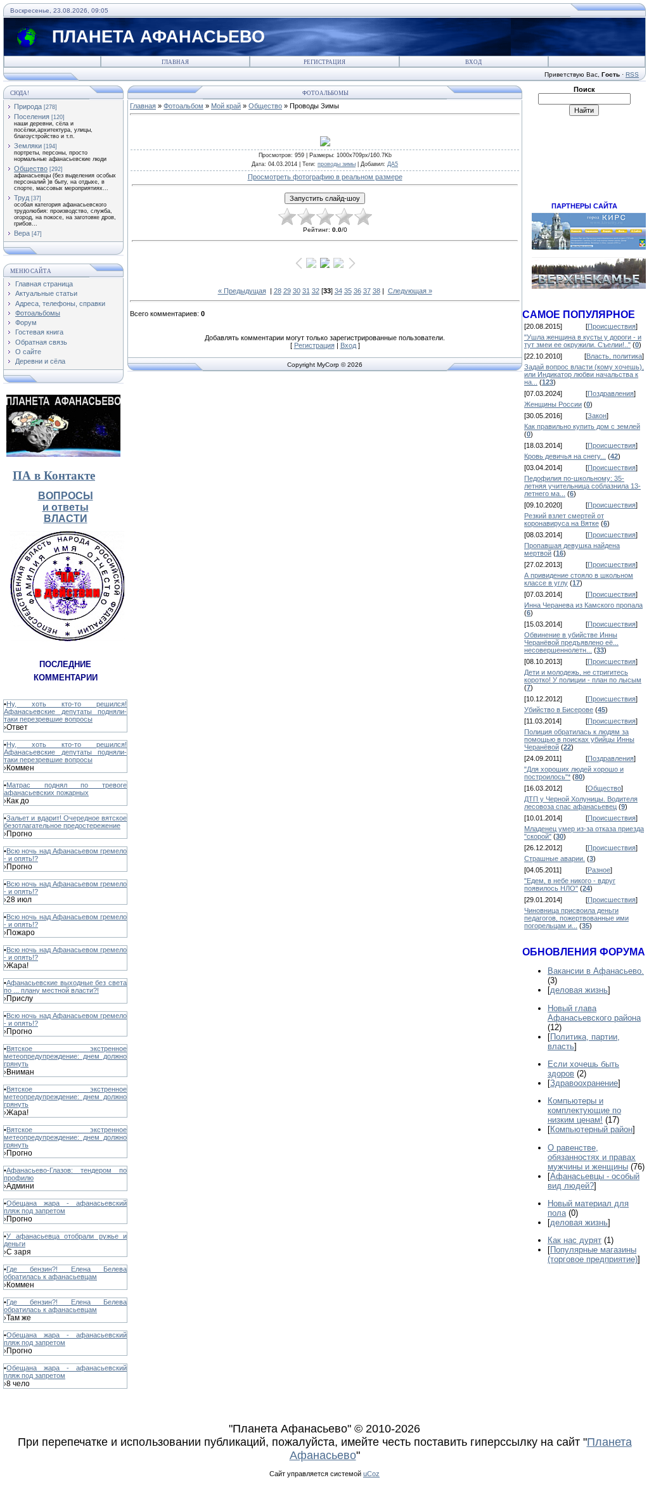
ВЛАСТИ (65, 518)
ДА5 (392, 164)
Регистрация (324, 62)
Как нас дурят (574, 1240)
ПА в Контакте (54, 475)
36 (357, 291)
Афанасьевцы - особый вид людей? (593, 1180)
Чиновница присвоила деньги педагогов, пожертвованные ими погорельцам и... (576, 918)
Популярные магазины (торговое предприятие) (593, 1254)
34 (338, 291)
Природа (28, 106)
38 (376, 291)
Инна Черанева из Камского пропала (583, 605)
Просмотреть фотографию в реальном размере (325, 177)
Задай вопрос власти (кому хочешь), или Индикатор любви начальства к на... (584, 374)
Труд (21, 197)
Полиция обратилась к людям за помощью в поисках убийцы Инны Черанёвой (579, 739)
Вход (473, 62)
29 (287, 291)
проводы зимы (337, 164)
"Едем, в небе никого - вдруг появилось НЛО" (569, 884)
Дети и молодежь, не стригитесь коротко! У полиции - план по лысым (582, 676)
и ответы (65, 507)
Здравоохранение (584, 1083)
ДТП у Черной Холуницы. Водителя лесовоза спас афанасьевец (581, 802)
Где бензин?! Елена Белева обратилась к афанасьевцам (65, 1272)
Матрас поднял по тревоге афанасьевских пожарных (65, 788)
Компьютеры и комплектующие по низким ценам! (584, 1110)
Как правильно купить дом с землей (582, 426)
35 (348, 291)
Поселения (31, 116)
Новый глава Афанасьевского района (594, 1013)
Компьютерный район (591, 1129)
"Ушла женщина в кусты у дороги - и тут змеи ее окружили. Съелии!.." (582, 340)
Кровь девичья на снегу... (565, 456)
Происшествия (612, 326)
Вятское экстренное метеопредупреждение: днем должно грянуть (65, 1056)
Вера (22, 233)
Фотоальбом (183, 106)
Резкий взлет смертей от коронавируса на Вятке (564, 519)
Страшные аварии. (554, 858)
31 (306, 291)
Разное (599, 870)
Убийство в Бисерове (558, 709)
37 (367, 291)
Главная (175, 62)
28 (277, 291)
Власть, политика (614, 356)
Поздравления (611, 393)
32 (315, 291)
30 (296, 291)
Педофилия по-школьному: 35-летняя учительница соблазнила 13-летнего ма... (582, 486)
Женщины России (553, 404)
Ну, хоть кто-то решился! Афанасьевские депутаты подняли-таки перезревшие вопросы (65, 711)
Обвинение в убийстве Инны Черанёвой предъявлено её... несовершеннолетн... (571, 642)
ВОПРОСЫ (65, 495)
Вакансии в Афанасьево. (596, 971)
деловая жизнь (579, 990)
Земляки (28, 146)
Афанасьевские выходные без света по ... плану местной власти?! (65, 986)
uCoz (371, 1473)
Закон (597, 415)
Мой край (226, 106)
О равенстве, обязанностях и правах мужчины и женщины (592, 1157)
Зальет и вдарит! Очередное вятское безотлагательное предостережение (65, 821)
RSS (632, 74)
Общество (31, 168)
